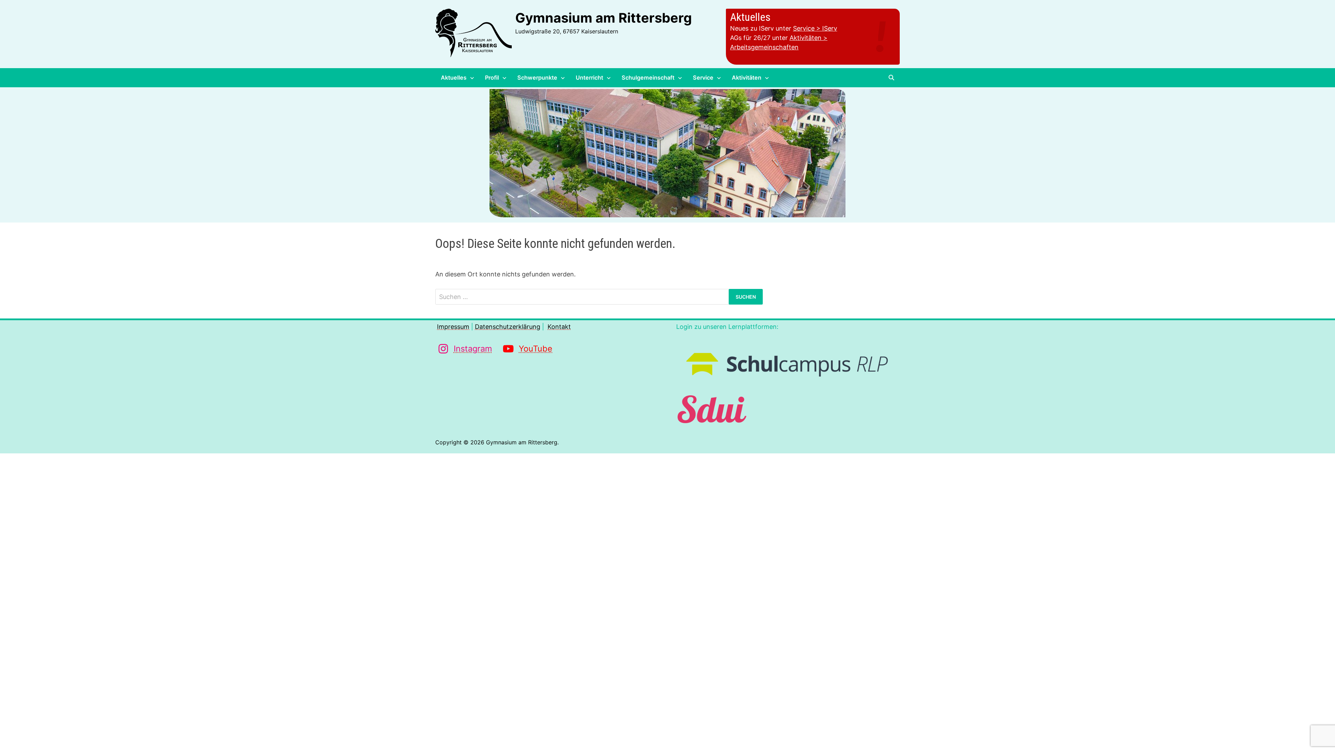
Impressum (453, 326)
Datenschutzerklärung (507, 326)
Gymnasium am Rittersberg (603, 18)
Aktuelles (454, 77)
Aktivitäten (746, 77)
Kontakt (559, 326)
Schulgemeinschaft (648, 77)
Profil (492, 77)
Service (703, 77)
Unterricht (589, 77)
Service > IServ (815, 28)
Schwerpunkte (537, 77)
